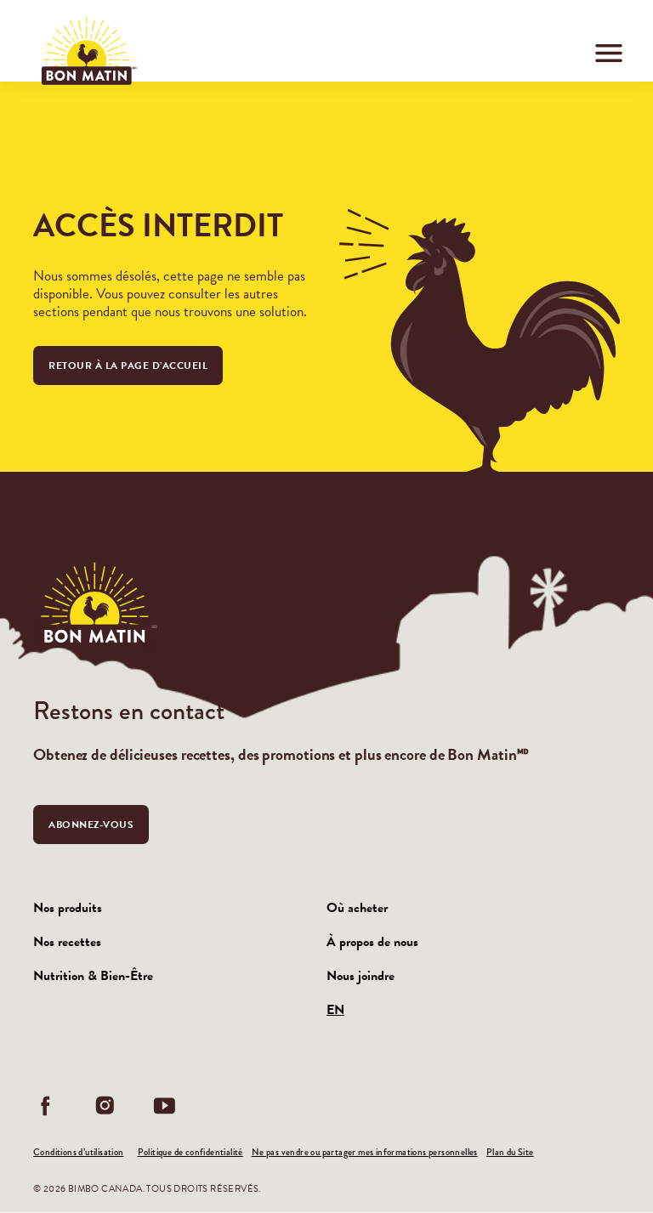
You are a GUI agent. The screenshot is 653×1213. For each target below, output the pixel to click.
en (335, 1010)
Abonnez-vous (90, 824)
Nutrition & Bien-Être (93, 976)
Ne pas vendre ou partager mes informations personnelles (365, 1152)
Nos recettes (67, 942)
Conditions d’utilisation (78, 1152)
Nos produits (67, 908)
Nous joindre (360, 976)
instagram (105, 1106)
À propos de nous (372, 942)
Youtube (165, 1106)
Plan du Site (510, 1152)
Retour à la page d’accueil (127, 365)
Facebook (46, 1106)
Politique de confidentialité (190, 1152)
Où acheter (357, 908)
